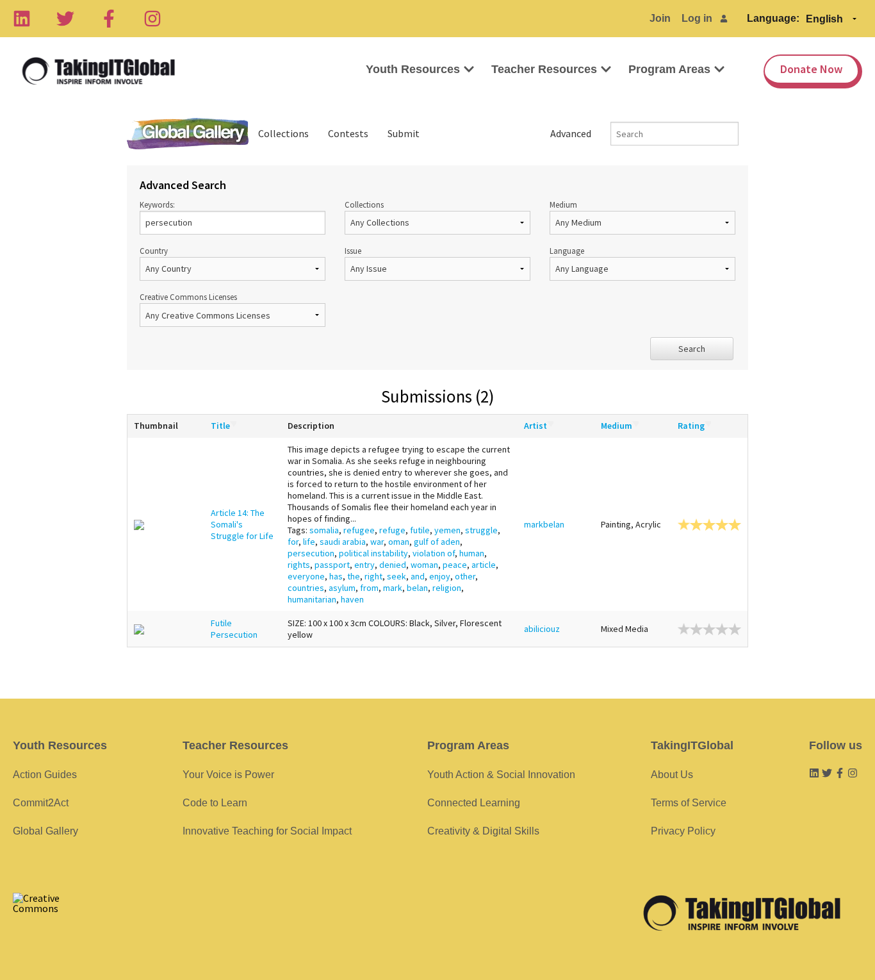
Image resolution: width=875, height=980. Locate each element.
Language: (773, 18)
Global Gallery (188, 133)
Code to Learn (215, 802)
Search (691, 348)
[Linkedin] (22, 19)
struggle (481, 530)
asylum (342, 588)
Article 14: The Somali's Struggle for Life (242, 524)
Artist (535, 425)
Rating (691, 425)
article (483, 564)
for (293, 541)
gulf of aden (437, 541)
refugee (359, 530)
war (377, 541)
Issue (353, 250)
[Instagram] (152, 19)
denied (392, 564)
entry (364, 564)
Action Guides (45, 774)
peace (455, 564)
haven (352, 599)
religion (446, 588)
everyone (306, 576)
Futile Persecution (234, 628)
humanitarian (312, 599)
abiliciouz (542, 629)
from (369, 588)
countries (306, 588)
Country (154, 250)
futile (420, 530)
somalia (324, 530)
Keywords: (157, 204)
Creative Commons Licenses (188, 297)
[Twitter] (65, 19)
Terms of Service (688, 802)
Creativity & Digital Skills (483, 831)
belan (417, 588)
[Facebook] (109, 19)
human (471, 553)
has (336, 576)
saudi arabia (343, 541)
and (418, 576)
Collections (283, 133)
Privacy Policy (683, 831)
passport (332, 564)
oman (398, 541)
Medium (563, 204)
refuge (392, 530)
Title (220, 425)
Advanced (570, 133)
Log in (697, 18)
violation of (434, 553)
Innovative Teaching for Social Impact (267, 831)
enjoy (439, 576)
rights (299, 564)
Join (660, 18)
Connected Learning (473, 802)
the (353, 576)
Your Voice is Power (228, 774)
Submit (404, 133)
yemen (447, 530)
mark (392, 588)
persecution (311, 553)
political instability (373, 553)
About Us (672, 774)
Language (567, 250)
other (465, 576)
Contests (348, 133)
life (309, 541)
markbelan (544, 524)
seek (396, 576)
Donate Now (811, 69)
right (373, 576)
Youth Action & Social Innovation (501, 774)
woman (424, 564)
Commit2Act (41, 802)
